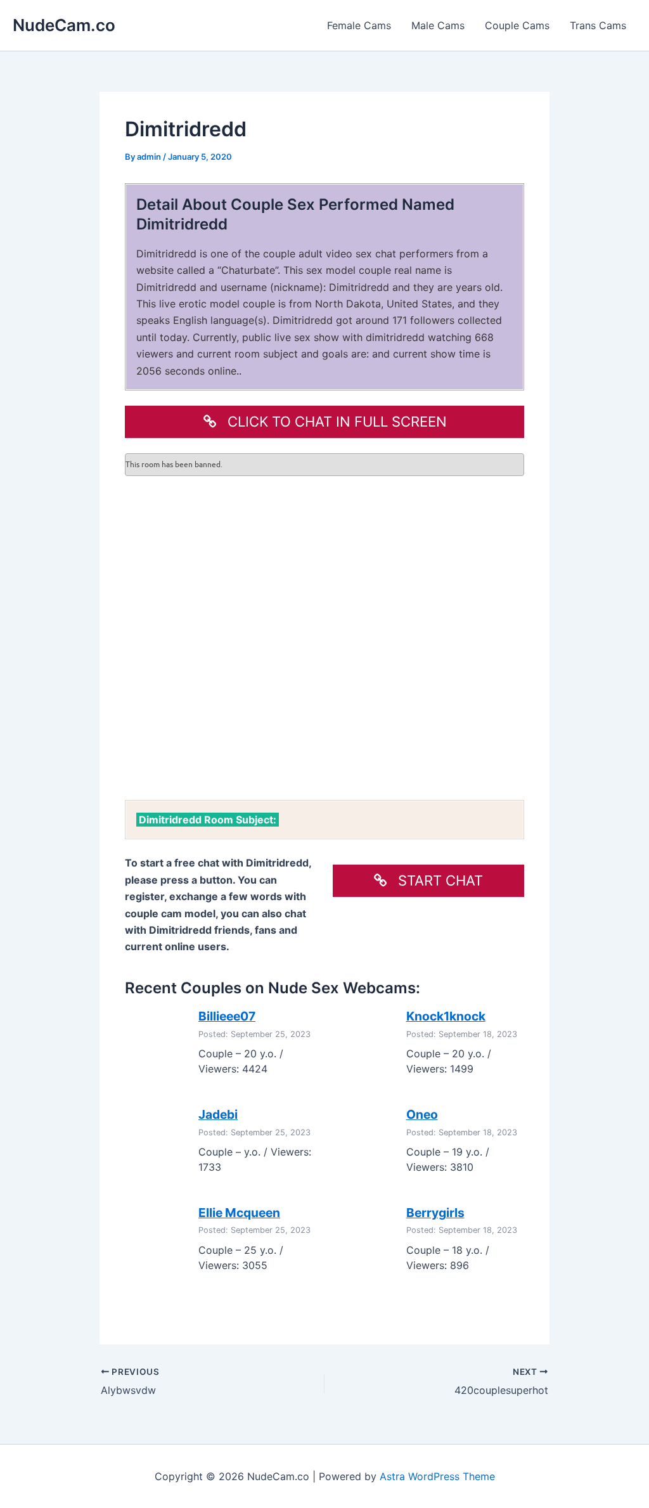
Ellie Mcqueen (239, 1212)
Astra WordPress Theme (437, 1476)
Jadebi (218, 1114)
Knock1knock (445, 1016)
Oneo (422, 1114)
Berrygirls (435, 1212)
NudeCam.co (64, 25)
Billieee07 (226, 1016)
